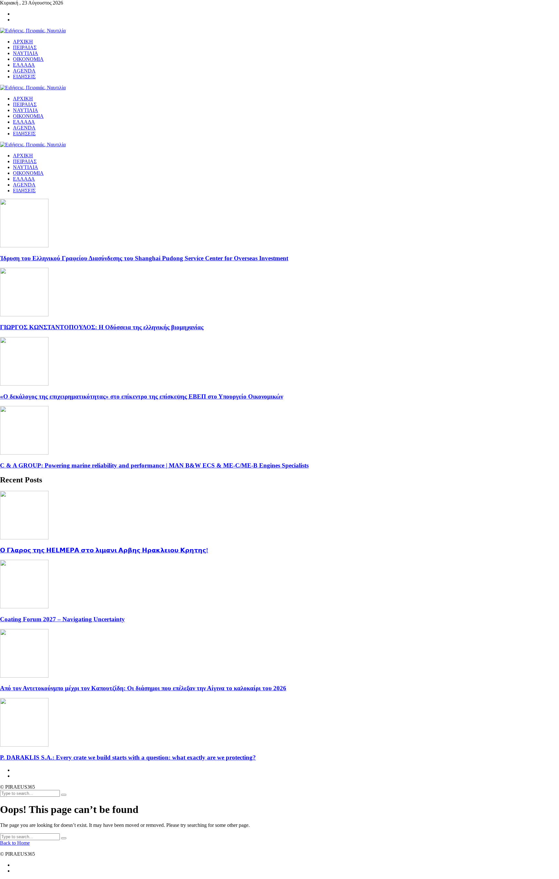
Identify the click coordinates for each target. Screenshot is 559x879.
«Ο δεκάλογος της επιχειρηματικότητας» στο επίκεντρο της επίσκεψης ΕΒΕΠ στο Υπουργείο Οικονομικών (141, 396)
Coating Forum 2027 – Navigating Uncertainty (62, 619)
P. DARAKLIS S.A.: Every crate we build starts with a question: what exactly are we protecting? (128, 757)
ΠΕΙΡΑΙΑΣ (25, 161)
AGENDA (24, 184)
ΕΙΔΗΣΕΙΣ (24, 190)
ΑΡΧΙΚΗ (23, 155)
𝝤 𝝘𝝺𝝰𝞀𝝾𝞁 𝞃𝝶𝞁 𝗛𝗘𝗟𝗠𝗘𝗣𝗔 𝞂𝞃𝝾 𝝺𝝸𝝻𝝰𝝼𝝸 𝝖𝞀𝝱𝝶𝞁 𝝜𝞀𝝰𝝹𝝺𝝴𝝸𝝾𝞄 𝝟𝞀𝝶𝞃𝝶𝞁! (104, 550)
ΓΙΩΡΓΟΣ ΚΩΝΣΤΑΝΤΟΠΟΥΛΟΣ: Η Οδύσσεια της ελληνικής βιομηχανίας (101, 327)
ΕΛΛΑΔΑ (24, 179)
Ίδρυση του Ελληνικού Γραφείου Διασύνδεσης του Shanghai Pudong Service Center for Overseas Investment (144, 258)
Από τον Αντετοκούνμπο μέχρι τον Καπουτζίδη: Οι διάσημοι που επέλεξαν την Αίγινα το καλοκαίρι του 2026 (143, 688)
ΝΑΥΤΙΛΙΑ (25, 167)
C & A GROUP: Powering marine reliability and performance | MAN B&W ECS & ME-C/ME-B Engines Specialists (154, 465)
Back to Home (15, 843)
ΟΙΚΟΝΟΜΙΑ (28, 173)
